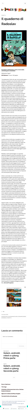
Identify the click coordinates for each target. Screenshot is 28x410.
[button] (25, 287)
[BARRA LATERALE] (14, 377)
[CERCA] (2, 3)
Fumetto (3, 15)
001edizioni (4, 316)
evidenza (4, 317)
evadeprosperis (22, 316)
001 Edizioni (4, 75)
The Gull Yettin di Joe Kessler (9, 396)
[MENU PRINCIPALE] (25, 3)
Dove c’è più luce (5, 384)
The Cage (4, 387)
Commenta (21, 346)
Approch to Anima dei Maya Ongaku (10, 393)
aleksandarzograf (13, 316)
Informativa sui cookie (7, 404)
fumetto (9, 317)
